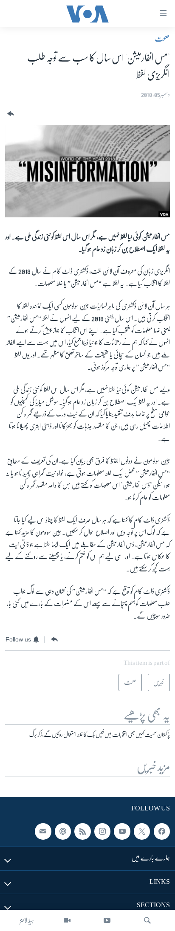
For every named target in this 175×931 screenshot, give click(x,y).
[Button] (10, 114)
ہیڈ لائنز (27, 920)
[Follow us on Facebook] (162, 831)
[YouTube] (107, 920)
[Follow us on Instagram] (102, 831)
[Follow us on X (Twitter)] (142, 831)
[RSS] (82, 831)
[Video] (67, 920)
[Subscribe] (43, 831)
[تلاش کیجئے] (147, 920)
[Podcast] (63, 831)
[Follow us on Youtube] (122, 831)
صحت (162, 38)
